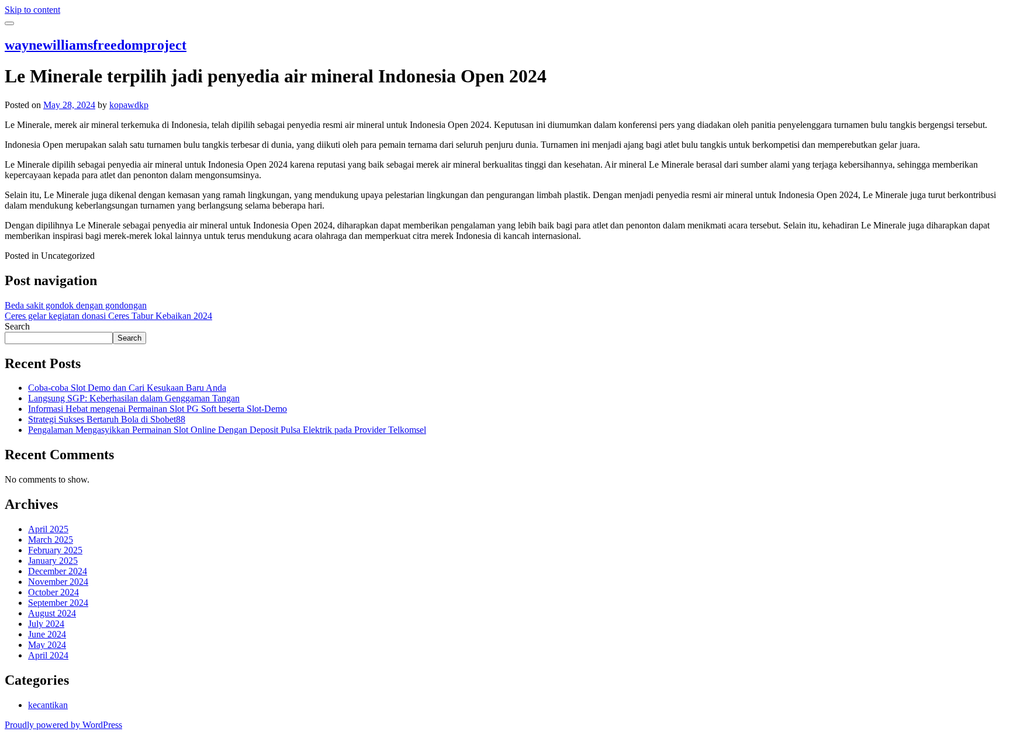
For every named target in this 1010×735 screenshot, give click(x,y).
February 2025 (55, 550)
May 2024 (47, 645)
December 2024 (57, 571)
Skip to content (32, 10)
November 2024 (58, 582)
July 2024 (46, 624)
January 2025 (53, 561)
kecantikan (48, 705)
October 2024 (53, 592)
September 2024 (58, 603)
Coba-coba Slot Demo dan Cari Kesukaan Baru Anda (127, 388)
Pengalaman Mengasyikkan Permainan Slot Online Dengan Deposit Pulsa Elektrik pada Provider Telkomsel (227, 430)
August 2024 (52, 613)
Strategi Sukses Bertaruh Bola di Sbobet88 (106, 419)
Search (17, 326)
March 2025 (50, 540)
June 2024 (47, 634)
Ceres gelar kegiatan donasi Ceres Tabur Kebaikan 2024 (108, 316)
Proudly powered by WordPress (63, 725)
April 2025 (48, 529)
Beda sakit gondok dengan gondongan (76, 305)
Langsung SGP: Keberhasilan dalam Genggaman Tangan (134, 398)
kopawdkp (128, 105)
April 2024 (48, 655)
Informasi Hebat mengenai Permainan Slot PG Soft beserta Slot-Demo (157, 409)
